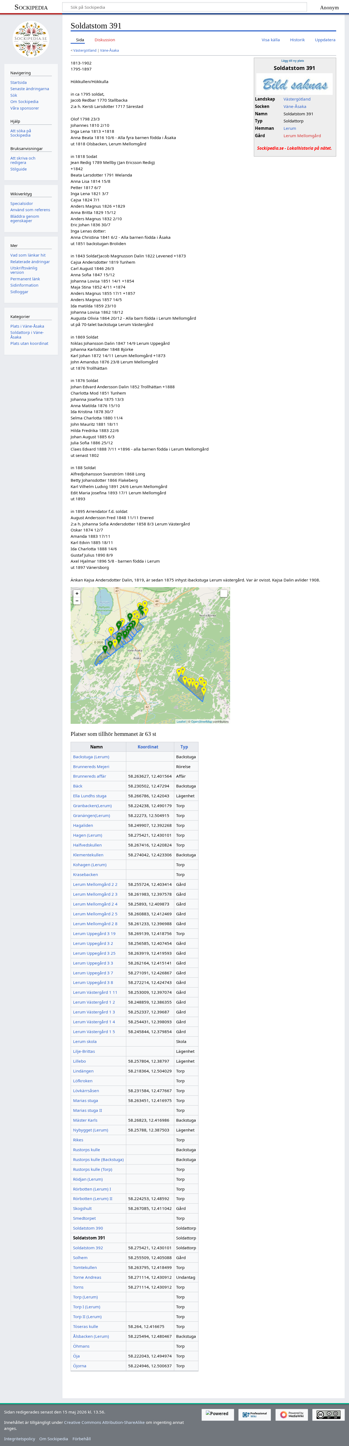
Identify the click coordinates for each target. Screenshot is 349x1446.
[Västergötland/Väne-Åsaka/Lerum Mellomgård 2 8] (119, 627)
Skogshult (82, 1208)
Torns (78, 1287)
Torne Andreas (87, 1277)
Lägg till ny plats (292, 61)
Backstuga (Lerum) (91, 756)
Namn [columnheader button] (96, 747)
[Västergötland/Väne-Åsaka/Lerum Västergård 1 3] (119, 640)
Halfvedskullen (87, 845)
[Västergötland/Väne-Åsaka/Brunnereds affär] (122, 623)
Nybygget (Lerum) (90, 1130)
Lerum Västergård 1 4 (94, 1021)
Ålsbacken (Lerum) (91, 1336)
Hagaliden (83, 825)
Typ (184, 747)
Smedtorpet (84, 1218)
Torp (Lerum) (85, 1297)
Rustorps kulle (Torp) (92, 1169)
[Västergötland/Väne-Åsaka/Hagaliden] (115, 644)
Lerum (290, 128)
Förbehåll (82, 1438)
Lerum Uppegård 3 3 (93, 963)
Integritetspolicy (19, 1438)
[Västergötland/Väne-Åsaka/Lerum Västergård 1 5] (105, 650)
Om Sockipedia (53, 1438)
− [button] (77, 601)
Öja (76, 1356)
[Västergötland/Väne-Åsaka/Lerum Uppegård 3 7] (142, 612)
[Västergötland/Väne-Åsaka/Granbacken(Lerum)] (192, 683)
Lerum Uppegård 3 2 (93, 943)
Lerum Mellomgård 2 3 (95, 894)
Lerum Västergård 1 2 (94, 1002)
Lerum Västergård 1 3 (94, 1012)
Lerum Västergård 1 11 (95, 992)
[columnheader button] (150, 747)
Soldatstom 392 (88, 1247)
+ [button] (77, 593)
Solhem (80, 1257)
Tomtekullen (85, 1267)
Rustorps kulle (86, 1149)
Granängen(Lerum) (91, 815)
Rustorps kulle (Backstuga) (98, 1159)
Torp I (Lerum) (86, 1306)
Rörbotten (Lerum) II (92, 1198)
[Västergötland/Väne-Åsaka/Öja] (196, 686)
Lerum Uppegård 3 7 (93, 972)
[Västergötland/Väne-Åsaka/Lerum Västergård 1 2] (110, 645)
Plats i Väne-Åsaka (27, 326)
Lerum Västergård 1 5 (94, 1031)
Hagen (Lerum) (87, 835)
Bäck (77, 786)
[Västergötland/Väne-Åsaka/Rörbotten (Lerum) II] (189, 683)
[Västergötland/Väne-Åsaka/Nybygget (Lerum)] (111, 632)
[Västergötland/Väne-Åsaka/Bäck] (179, 673)
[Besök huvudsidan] (31, 38)
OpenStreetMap (201, 721)
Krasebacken (85, 874)
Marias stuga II (87, 1110)
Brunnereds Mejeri (91, 766)
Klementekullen (88, 854)
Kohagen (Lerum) (90, 864)
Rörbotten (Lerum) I (92, 1189)
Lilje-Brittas (84, 1051)
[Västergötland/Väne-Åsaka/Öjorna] (201, 682)
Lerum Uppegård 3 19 (94, 933)
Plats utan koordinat (29, 343)
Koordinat (148, 747)
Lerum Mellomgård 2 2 (95, 884)
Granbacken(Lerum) (92, 805)
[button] (223, 593)
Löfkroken (82, 1080)
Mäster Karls (85, 1120)
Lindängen (83, 1071)
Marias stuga (85, 1100)
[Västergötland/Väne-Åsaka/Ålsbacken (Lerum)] (185, 681)
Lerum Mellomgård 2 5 (95, 913)
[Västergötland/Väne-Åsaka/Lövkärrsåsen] (183, 671)
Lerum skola (85, 1041)
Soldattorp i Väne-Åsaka (27, 334)
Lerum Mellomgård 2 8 (95, 923)
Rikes (78, 1139)
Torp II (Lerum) (87, 1316)
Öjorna (79, 1365)
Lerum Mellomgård (302, 135)
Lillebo (79, 1061)
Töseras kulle (85, 1326)
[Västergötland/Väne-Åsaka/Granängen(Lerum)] (204, 685)
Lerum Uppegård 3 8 (93, 982)
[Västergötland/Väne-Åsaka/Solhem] (125, 635)
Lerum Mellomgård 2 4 (95, 904)
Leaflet (181, 721)
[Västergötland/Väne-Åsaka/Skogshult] (130, 618)
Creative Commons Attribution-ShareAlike (104, 1422)
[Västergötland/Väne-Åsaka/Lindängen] (204, 692)
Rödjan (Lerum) (88, 1179)
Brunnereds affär (89, 776)
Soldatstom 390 (88, 1228)
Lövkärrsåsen (86, 1090)
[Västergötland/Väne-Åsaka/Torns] (146, 612)
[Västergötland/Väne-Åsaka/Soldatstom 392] (145, 605)
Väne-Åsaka (109, 50)
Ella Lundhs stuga (90, 795)
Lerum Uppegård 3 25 (94, 953)
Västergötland (85, 50)
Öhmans (81, 1346)
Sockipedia (31, 7)
